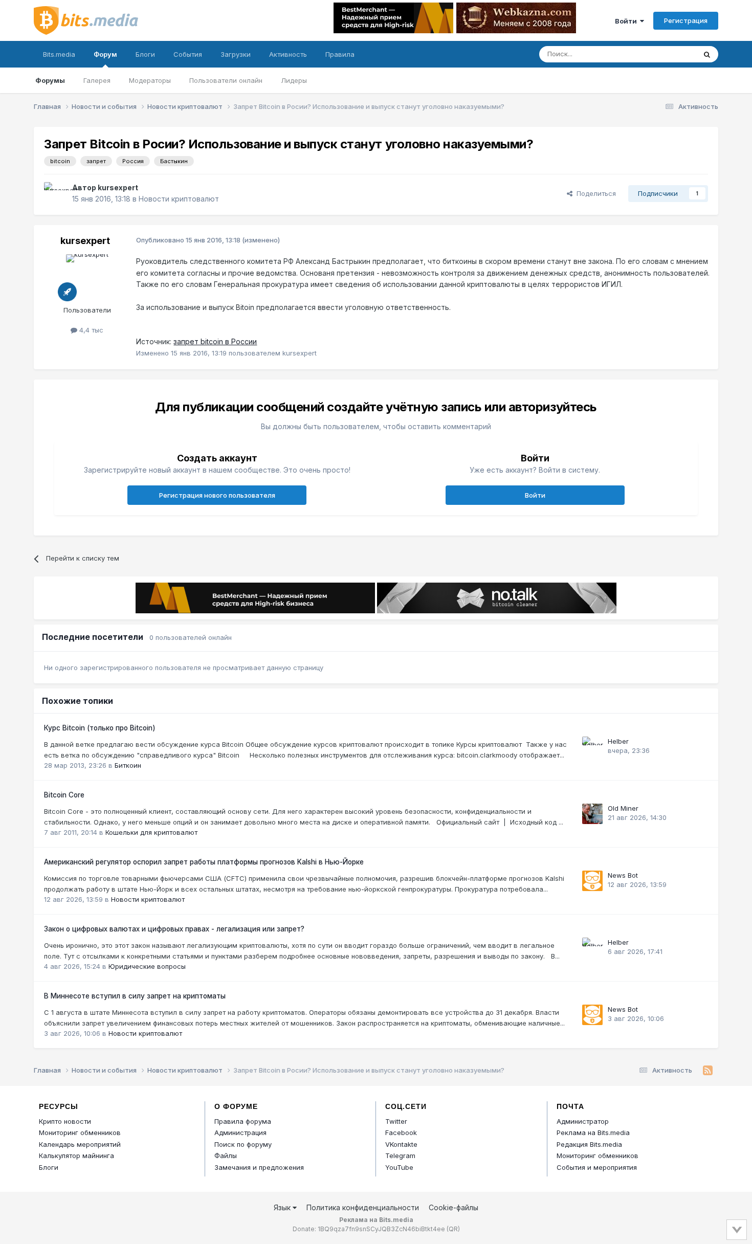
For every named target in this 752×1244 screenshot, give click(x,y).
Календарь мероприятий (80, 1144)
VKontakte (401, 1144)
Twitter (396, 1121)
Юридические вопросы (147, 966)
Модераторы (150, 80)
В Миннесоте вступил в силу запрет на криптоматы (135, 996)
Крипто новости (65, 1121)
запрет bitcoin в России (215, 341)
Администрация (240, 1132)
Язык (283, 1207)
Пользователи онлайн (225, 80)
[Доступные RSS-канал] (707, 1070)
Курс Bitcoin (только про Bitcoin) (100, 728)
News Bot (623, 875)
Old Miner (623, 808)
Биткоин (128, 765)
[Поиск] (707, 54)
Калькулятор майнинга (76, 1155)
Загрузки (235, 54)
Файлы (225, 1155)
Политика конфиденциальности (362, 1207)
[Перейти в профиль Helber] (592, 747)
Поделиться (594, 193)
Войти (627, 21)
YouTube (399, 1167)
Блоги (145, 54)
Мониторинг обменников (80, 1132)
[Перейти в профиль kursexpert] (55, 193)
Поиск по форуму (243, 1144)
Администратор (583, 1121)
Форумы (50, 80)
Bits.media (59, 54)
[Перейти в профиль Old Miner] (592, 814)
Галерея (96, 80)
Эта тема (667, 54)
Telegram (400, 1155)
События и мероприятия (597, 1167)
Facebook (401, 1132)
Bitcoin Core (64, 795)
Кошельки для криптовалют (151, 832)
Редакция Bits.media (589, 1144)
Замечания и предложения (259, 1167)
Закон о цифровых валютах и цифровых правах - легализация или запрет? (174, 929)
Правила (340, 54)
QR (453, 1229)
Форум (105, 54)
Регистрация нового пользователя (217, 495)
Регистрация (685, 20)
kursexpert (118, 187)
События (187, 54)
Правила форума (242, 1121)
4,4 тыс (90, 330)
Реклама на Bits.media (593, 1132)
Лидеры (294, 80)
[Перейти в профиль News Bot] (592, 881)
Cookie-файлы (453, 1207)
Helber (618, 741)
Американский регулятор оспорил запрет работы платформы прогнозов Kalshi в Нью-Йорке (204, 862)
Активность (288, 54)
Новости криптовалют (179, 198)
